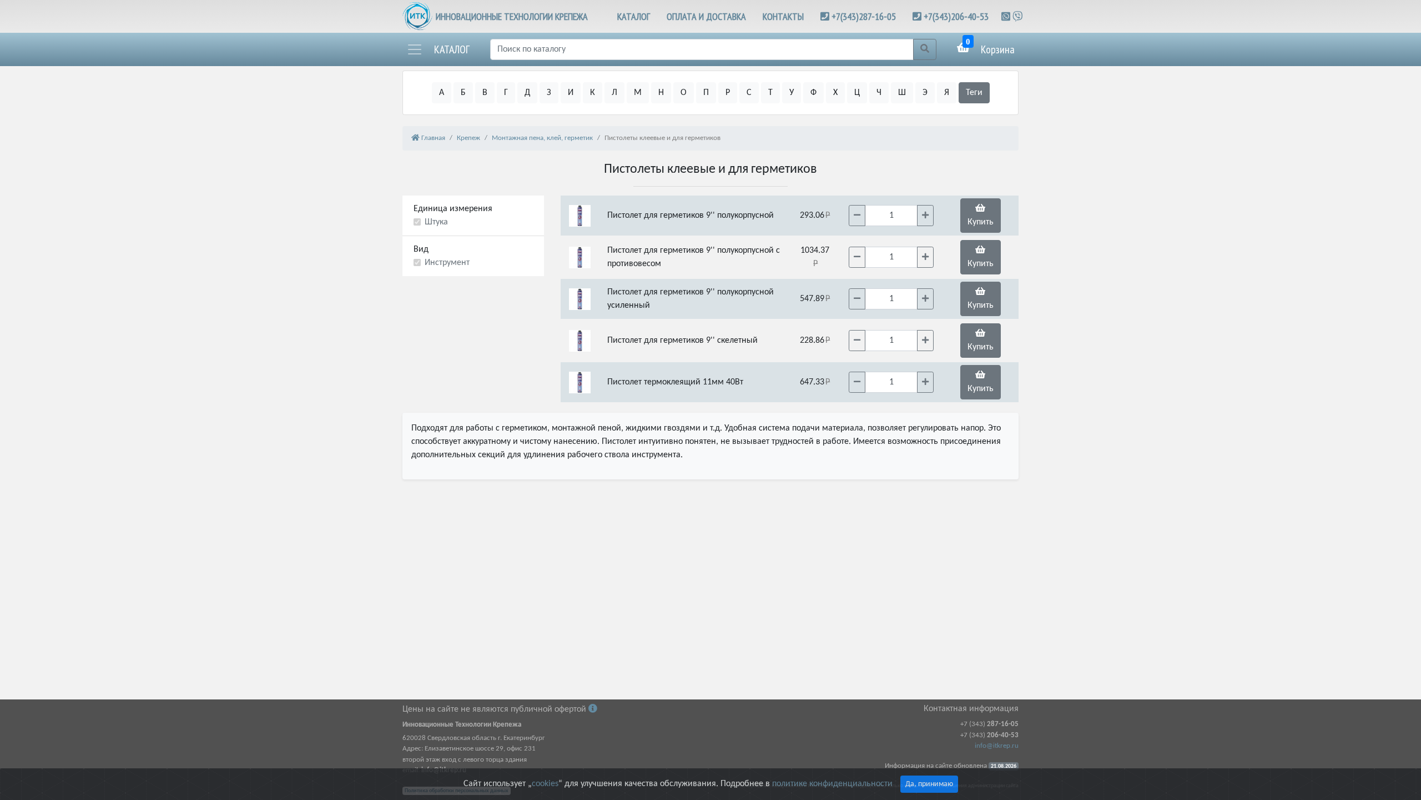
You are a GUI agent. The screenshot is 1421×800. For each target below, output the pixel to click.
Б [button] (463, 92)
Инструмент (447, 262)
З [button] (549, 92)
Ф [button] (813, 92)
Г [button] (506, 92)
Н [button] (661, 92)
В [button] (484, 92)
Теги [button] (974, 92)
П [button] (706, 92)
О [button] (684, 92)
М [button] (638, 92)
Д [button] (527, 92)
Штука (436, 222)
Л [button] (614, 92)
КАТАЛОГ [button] (633, 16)
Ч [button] (878, 92)
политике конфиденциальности (832, 783)
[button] (437, 49)
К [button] (592, 92)
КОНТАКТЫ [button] (783, 16)
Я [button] (946, 92)
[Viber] (1017, 16)
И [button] (570, 92)
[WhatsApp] (1006, 16)
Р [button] (727, 92)
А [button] (441, 92)
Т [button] (770, 92)
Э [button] (925, 92)
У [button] (791, 92)
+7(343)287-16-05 (864, 16)
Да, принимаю (929, 784)
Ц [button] (857, 92)
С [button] (749, 92)
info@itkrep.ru (997, 745)
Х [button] (835, 92)
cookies (545, 783)
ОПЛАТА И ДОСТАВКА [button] (706, 16)
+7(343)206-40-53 (956, 16)
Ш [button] (902, 92)
